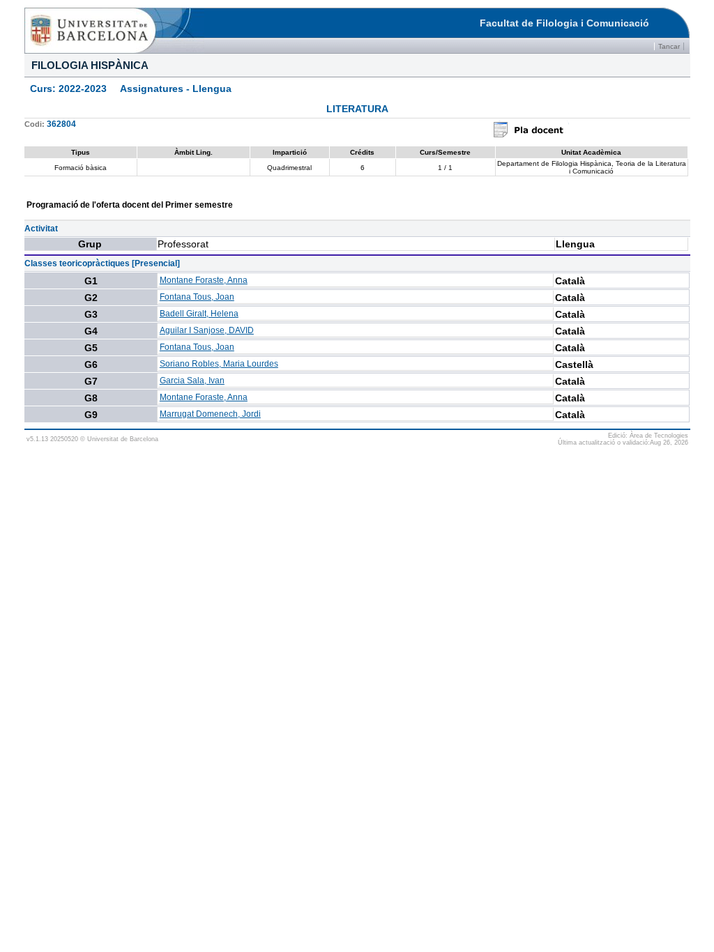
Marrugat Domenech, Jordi (210, 414)
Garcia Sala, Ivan (192, 380)
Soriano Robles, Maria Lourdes (219, 364)
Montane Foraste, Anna (204, 280)
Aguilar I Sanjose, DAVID (207, 330)
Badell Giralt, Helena (199, 313)
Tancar (669, 46)
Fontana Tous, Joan (197, 297)
